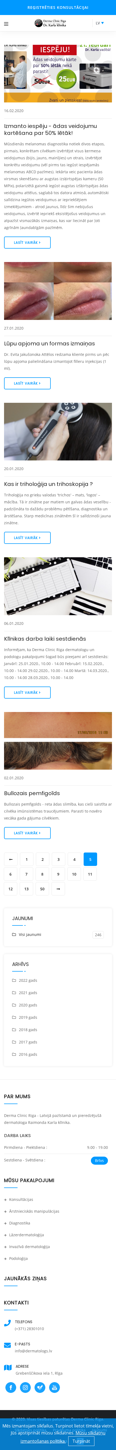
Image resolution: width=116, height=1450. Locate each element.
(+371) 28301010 (29, 1328)
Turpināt (81, 1441)
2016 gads (28, 1054)
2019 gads (28, 1017)
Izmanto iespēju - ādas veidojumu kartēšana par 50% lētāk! (50, 129)
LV (98, 22)
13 (26, 888)
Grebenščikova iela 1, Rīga (39, 1373)
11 (90, 874)
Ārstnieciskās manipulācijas (33, 1211)
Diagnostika (19, 1223)
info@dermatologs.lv (33, 1350)
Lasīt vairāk (26, 242)
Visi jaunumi (30, 934)
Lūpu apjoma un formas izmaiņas (49, 343)
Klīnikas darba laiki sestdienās (45, 639)
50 (42, 888)
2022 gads (28, 980)
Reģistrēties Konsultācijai (58, 7)
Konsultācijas (20, 1199)
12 (10, 888)
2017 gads (28, 1042)
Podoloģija (18, 1258)
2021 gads (28, 992)
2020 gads (28, 1005)
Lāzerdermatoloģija (26, 1234)
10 (74, 874)
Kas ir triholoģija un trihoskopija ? (48, 484)
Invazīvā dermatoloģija (29, 1246)
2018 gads (28, 1029)
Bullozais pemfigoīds (32, 793)
